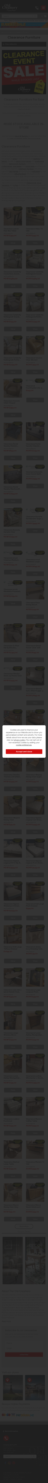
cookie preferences (24, 745)
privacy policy (19, 740)
